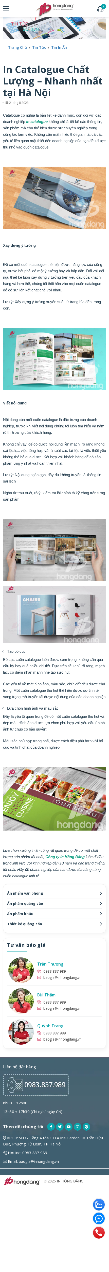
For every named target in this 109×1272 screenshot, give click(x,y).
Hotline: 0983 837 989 (27, 1152)
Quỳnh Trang (50, 1026)
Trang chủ (17, 47)
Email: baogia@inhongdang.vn (33, 1161)
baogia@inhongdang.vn (62, 977)
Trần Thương (50, 964)
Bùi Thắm (46, 995)
